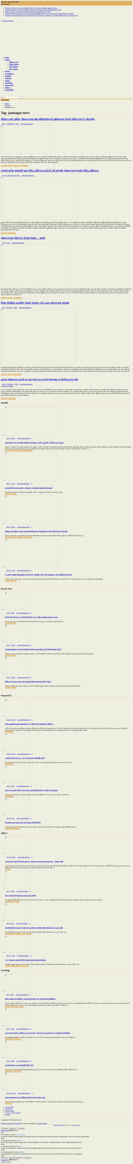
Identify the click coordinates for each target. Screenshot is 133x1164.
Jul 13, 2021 (10, 891)
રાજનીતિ (8, 76)
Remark (18, 1140)
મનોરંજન (8, 78)
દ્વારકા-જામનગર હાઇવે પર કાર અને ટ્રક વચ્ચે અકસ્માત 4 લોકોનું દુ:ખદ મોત (39, 379)
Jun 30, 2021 (11, 438)
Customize (5, 1128)
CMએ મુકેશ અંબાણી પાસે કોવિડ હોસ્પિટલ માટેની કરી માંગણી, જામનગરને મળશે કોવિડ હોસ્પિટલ (50, 170)
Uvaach (7, 1115)
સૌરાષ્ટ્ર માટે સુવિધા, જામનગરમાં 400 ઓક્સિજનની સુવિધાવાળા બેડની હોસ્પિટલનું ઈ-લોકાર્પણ (48, 119)
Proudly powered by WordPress (11, 1123)
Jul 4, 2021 (10, 995)
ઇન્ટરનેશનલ (9, 74)
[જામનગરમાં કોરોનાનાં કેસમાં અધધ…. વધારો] (35, 285)
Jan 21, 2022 (10, 677)
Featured (4, 166)
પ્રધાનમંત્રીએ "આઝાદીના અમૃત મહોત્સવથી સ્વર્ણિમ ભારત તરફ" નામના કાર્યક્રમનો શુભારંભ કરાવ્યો (39, 14)
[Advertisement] (66, 37)
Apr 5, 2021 (10, 1061)
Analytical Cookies (9, 1146)
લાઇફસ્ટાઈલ (9, 85)
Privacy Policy (10, 1111)
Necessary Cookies (9, 1135)
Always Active (21, 1135)
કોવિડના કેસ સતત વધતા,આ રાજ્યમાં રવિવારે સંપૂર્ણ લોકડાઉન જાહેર (28, 12)
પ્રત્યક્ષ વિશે (9, 90)
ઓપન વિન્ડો (9, 902)
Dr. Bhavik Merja (22, 891)
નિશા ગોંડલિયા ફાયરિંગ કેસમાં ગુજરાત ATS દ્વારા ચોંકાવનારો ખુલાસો (35, 303)
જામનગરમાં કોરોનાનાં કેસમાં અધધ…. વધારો (23, 238)
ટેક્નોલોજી (8, 83)
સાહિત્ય (7, 88)
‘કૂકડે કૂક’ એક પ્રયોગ (12, 1113)
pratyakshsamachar (27, 124)
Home (7, 57)
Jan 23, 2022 (10, 645)
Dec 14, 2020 (11, 1093)
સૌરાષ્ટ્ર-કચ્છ (13, 62)
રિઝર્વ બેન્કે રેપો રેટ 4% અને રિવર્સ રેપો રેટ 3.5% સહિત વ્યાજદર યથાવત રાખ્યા (31, 8)
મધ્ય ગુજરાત (13, 67)
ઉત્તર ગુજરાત (13, 69)
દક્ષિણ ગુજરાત (14, 64)
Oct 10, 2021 (11, 857)
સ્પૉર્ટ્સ (7, 81)
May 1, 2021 (10, 570)
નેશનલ (7, 71)
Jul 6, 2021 (10, 923)
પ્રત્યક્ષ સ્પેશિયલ (20, 934)
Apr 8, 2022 (10, 613)
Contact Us (8, 1109)
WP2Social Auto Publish (59, 1125)
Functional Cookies (9, 1140)
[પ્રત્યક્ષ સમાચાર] (1, 54)
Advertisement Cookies (10, 1152)
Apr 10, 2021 (11, 754)
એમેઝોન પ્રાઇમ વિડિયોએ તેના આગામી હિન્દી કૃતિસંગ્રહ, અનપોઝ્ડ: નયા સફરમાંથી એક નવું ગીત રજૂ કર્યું (41, 15)
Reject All (13, 1128)
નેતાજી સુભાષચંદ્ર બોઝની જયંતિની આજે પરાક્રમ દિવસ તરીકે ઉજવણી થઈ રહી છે (33, 10)
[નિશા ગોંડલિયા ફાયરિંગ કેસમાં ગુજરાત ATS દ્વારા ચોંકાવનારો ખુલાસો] (38, 364)
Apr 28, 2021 (11, 720)
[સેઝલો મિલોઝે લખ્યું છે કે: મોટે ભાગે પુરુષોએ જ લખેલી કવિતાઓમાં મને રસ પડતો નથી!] (1, 94)
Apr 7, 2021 (10, 1029)
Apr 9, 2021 (10, 786)
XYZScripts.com (76, 1125)
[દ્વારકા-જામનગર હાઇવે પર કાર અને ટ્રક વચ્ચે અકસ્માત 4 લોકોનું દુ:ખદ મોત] (7, 386)
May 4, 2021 (10, 484)
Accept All (21, 1128)
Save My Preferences (16, 1158)
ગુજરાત (7, 60)
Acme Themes (42, 1123)
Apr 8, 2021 (10, 818)
